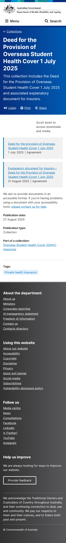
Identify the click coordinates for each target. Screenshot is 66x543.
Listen (12, 108)
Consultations (12, 418)
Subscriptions (12, 383)
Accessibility (11, 353)
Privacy (8, 368)
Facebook (9, 423)
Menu (14, 21)
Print (27, 108)
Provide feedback (20, 480)
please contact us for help (28, 206)
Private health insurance (21, 272)
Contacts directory (15, 328)
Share (43, 108)
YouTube (9, 438)
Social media (11, 378)
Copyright (10, 358)
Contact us (10, 323)
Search (55, 21)
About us (9, 299)
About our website (15, 348)
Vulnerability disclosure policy (23, 388)
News (7, 413)
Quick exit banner (15, 373)
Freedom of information (19, 318)
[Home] (33, 9)
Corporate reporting (16, 308)
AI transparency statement (20, 313)
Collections (14, 31)
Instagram (9, 443)
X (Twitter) (10, 433)
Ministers (9, 303)
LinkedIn (8, 428)
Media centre (12, 408)
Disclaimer (10, 363)
